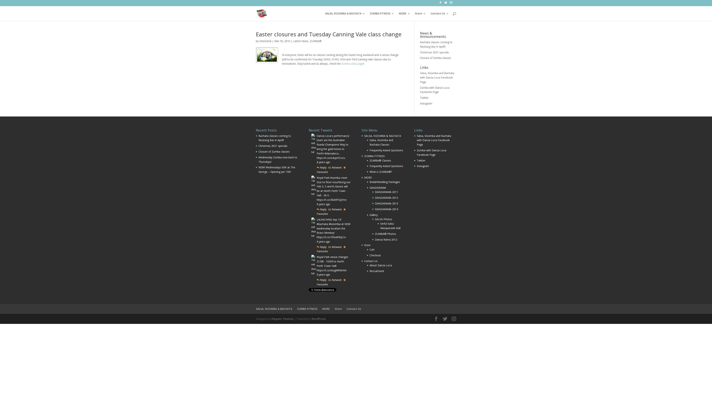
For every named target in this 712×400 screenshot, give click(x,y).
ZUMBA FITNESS (380, 13)
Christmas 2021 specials (434, 52)
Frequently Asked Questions (386, 150)
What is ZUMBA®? (381, 172)
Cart (372, 249)
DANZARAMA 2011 (386, 192)
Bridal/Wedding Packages (385, 182)
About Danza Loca (381, 265)
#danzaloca (331, 153)
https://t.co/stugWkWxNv (332, 270)
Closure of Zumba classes (435, 58)
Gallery (374, 215)
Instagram (426, 103)
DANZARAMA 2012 (386, 197)
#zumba (335, 177)
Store (418, 13)
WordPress (319, 319)
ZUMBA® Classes (380, 160)
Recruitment (377, 271)
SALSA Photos (383, 219)
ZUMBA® (316, 41)
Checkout (375, 255)
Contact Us (438, 13)
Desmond (265, 41)
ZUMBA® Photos (385, 234)
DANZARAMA (378, 187)
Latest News (300, 41)
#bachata (322, 224)
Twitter (424, 97)
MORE (402, 13)
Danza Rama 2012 (386, 239)
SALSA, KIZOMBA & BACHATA (343, 13)
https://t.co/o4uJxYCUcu (331, 158)
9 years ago (323, 204)
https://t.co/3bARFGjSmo (332, 199)
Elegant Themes (282, 319)
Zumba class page (352, 63)
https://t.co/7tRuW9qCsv (331, 237)
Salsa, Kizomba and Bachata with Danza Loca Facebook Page (437, 77)
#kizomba (335, 224)
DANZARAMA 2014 (386, 209)
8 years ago (323, 162)
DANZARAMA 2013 (386, 203)
